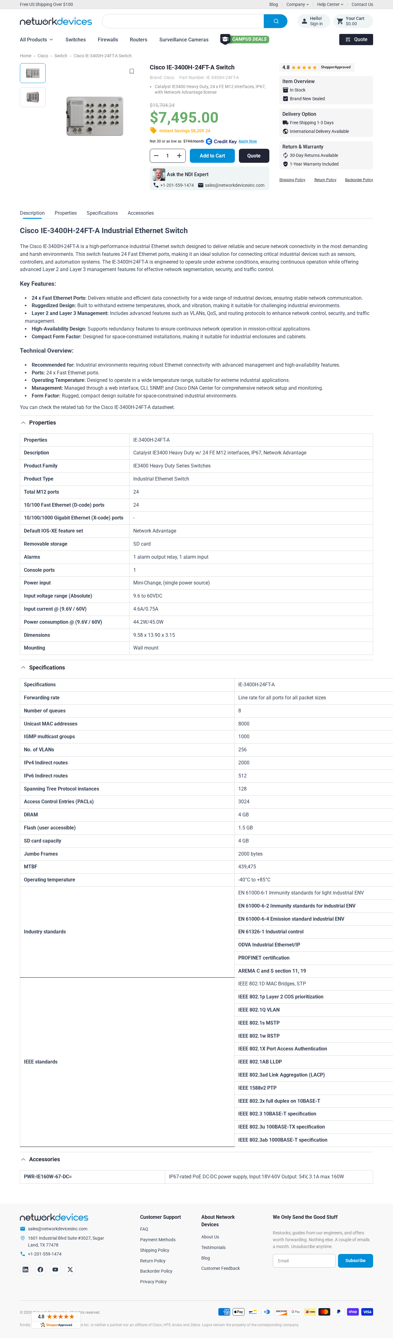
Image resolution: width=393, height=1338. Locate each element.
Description (32, 213)
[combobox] (194, 21)
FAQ (144, 1229)
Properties (66, 213)
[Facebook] (40, 1269)
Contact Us (362, 4)
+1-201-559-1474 (177, 185)
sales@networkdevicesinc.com (234, 185)
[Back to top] (23, 422)
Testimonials (213, 1247)
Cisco (43, 55)
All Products (33, 40)
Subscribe (355, 1260)
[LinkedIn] (25, 1269)
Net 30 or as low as (203, 141)
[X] (70, 1269)
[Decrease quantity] (156, 155)
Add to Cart (212, 156)
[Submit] (275, 21)
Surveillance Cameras (183, 40)
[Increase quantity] (179, 155)
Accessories (141, 213)
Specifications (102, 213)
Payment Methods (158, 1239)
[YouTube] (55, 1269)
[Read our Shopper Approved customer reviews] (56, 1320)
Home (25, 55)
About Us (210, 1236)
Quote (361, 39)
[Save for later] (131, 71)
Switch (60, 55)
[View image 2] (33, 97)
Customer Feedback (220, 1268)
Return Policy (325, 180)
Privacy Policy (153, 1281)
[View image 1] (33, 73)
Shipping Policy (292, 180)
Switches (76, 40)
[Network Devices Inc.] (56, 21)
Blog (273, 4)
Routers (138, 40)
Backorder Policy (359, 180)
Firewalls (108, 40)
